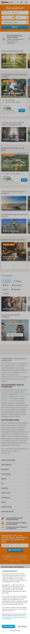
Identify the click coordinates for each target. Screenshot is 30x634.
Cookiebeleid (15, 617)
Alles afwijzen (22, 626)
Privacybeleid (5, 617)
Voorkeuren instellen (15, 630)
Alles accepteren (8, 626)
